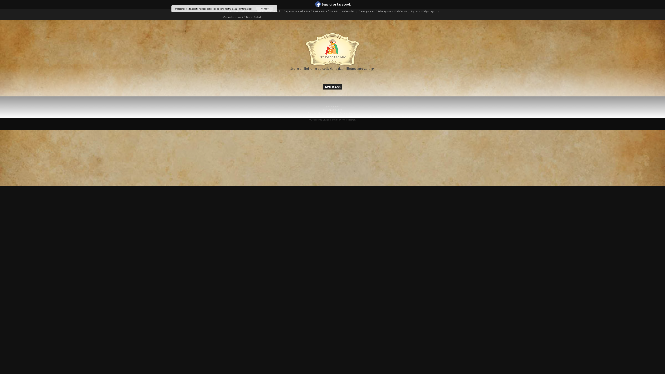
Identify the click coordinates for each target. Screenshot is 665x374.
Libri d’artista (400, 11)
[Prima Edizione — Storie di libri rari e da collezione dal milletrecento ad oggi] (332, 49)
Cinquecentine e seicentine (297, 11)
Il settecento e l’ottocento (325, 11)
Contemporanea (367, 11)
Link (248, 17)
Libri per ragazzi (429, 11)
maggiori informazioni (242, 8)
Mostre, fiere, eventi (233, 17)
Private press (384, 11)
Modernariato (348, 11)
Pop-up (414, 11)
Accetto (265, 8)
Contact (257, 17)
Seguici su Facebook (336, 4)
